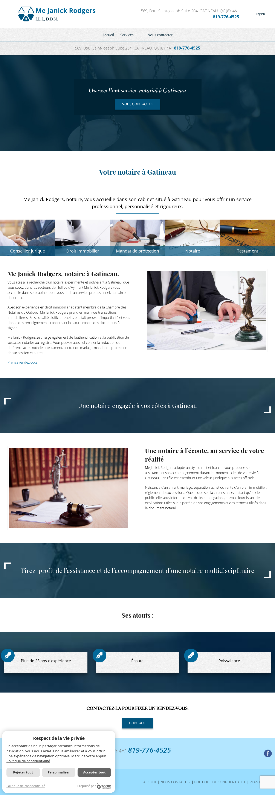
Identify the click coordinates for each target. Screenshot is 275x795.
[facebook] (268, 753)
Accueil (108, 35)
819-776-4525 (226, 17)
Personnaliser (59, 772)
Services (127, 35)
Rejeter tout (23, 772)
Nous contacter (160, 35)
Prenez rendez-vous (23, 362)
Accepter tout (94, 772)
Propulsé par (86, 786)
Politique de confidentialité (220, 782)
